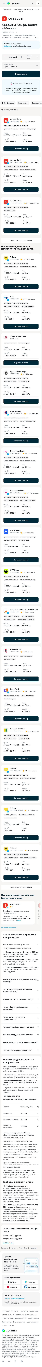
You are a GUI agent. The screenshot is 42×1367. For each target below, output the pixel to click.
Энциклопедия (33, 1318)
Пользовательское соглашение (24, 1315)
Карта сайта (6, 1322)
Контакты (14, 1311)
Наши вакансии (32, 1322)
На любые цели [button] (9, 210)
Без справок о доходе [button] (27, 129)
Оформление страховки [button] (26, 619)
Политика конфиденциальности (14, 1318)
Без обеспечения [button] (28, 306)
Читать (18, 921)
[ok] (15, 1361)
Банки (14, 1248)
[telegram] (3, 1361)
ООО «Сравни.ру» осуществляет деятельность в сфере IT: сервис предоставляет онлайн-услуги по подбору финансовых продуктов (21, 1337)
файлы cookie (26, 1348)
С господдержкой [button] (10, 815)
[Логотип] (9, 1330)
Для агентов (6, 1315)
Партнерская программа (29, 1311)
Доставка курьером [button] (11, 129)
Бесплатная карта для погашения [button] (16, 126)
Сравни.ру (4, 1248)
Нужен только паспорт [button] (28, 267)
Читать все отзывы (8, 927)
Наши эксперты (19, 1322)
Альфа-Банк (15, 904)
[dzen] (22, 1361)
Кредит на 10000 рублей (12, 1239)
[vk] (9, 1361)
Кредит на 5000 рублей (12, 1236)
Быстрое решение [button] (26, 656)
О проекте (6, 1311)
